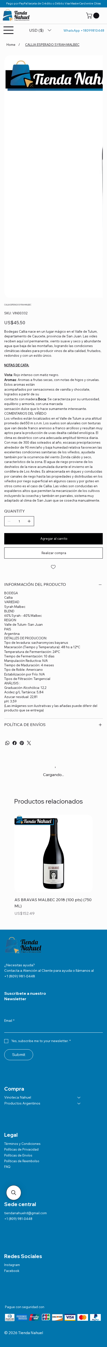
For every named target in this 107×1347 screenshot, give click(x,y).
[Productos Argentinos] (79, 1103)
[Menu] (8, 30)
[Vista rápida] (53, 853)
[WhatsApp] (7, 743)
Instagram (12, 1265)
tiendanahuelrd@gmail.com (25, 1213)
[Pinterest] (22, 743)
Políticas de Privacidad (21, 1149)
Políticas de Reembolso (21, 1161)
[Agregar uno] (29, 521)
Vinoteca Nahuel (17, 1097)
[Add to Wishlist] (53, 567)
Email (9, 1021)
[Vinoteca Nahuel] (79, 1098)
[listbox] (40, 30)
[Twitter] (29, 743)
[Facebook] (14, 743)
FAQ (7, 1167)
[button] (93, 16)
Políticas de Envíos (18, 1155)
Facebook (11, 1271)
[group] (53, 868)
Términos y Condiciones (22, 1144)
